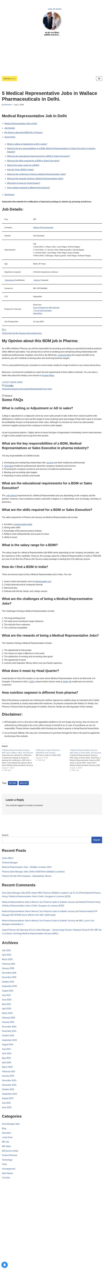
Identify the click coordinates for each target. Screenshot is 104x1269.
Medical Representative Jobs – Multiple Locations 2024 (27, 867)
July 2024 (6, 1049)
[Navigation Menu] (99, 78)
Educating (9, 466)
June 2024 (6, 1053)
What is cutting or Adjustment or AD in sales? (27, 144)
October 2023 (8, 1089)
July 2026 (6, 950)
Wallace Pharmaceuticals (43, 227)
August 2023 (7, 1098)
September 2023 (9, 1094)
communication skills (22, 524)
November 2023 (9, 1085)
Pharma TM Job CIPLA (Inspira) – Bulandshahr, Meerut (26, 876)
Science (36, 280)
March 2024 (7, 1067)
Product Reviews (9, 1155)
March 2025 (7, 1013)
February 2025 (8, 1018)
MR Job (5, 1142)
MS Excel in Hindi (10, 1151)
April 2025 (6, 1009)
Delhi (31, 682)
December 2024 (9, 1027)
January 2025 (8, 1022)
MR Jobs (12, 783)
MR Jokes (6, 1146)
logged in (21, 805)
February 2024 (8, 1071)
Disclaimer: (9, 195)
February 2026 (8, 964)
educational (11, 495)
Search (5, 835)
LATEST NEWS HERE (12, 382)
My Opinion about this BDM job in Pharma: (23, 132)
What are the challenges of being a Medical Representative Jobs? (36, 174)
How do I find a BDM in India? (20, 170)
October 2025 (8, 982)
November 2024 (9, 1031)
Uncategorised (8, 1169)
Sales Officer (7, 858)
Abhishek (8, 105)
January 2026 (8, 968)
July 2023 (6, 1103)
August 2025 (7, 991)
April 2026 (6, 955)
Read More (37, 313)
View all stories (55, 9)
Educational (9, 280)
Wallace (24, 783)
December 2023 (9, 1080)
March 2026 (7, 959)
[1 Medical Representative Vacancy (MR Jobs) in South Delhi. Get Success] (87, 760)
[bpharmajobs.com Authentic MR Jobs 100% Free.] (9, 78)
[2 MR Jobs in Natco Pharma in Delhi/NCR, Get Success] (53, 755)
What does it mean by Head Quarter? (23, 183)
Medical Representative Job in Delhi (20, 123)
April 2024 (6, 1062)
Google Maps (48, 375)
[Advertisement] (52, 56)
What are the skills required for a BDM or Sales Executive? (33, 161)
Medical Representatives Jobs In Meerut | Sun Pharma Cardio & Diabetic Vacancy (38, 902)
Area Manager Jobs (11, 1124)
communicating (64, 355)
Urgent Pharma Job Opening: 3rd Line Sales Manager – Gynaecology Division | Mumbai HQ (43, 930)
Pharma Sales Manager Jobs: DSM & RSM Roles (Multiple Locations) (33, 872)
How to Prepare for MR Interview (46, 308)
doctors (49, 463)
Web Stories (7, 1173)
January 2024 (8, 1076)
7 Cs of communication (42, 310)
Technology (7, 1160)
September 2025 (9, 986)
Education (6, 1133)
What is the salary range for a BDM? (23, 165)
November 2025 (9, 977)
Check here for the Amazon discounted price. (22, 333)
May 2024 (6, 1058)
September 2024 (9, 1040)
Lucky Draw (7, 1137)
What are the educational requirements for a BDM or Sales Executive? (38, 156)
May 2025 (6, 1004)
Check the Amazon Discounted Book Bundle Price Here (27, 389)
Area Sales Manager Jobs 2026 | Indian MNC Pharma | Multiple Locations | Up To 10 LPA (42, 893)
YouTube (6, 1178)
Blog (4, 1128)
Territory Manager (10, 862)
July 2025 (6, 995)
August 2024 (7, 1044)
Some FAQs (9, 137)
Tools (4, 1164)
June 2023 (6, 1107)
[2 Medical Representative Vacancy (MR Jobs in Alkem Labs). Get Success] (19, 760)
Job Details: (9, 128)
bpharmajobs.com (43, 581)
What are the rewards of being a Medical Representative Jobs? (35, 179)
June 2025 (6, 1000)
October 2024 (8, 1036)
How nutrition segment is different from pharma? (28, 188)
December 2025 (9, 973)
